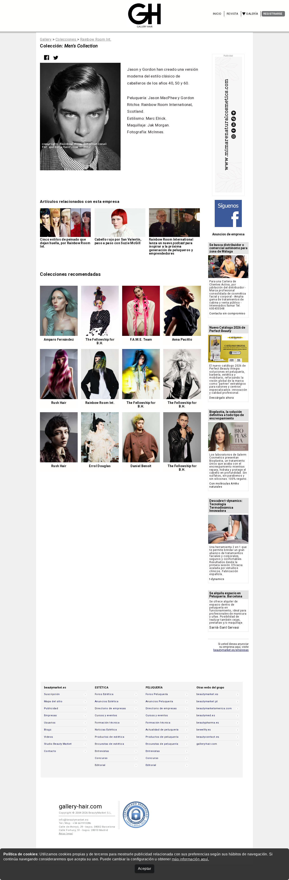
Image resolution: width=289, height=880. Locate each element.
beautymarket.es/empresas (231, 650)
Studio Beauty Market (58, 743)
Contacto (50, 751)
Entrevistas (102, 751)
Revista (232, 13)
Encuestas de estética (109, 743)
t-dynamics (216, 579)
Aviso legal (66, 833)
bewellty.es (203, 729)
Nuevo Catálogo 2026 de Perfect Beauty (227, 329)
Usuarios (49, 722)
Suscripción (52, 694)
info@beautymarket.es (74, 819)
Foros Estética (104, 694)
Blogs (47, 729)
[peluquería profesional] (144, 24)
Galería (252, 13)
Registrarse (272, 13)
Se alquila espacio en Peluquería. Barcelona (225, 594)
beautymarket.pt (207, 701)
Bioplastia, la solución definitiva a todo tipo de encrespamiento (226, 415)
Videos (48, 736)
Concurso (101, 758)
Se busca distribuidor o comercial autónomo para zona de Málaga (228, 248)
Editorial (100, 765)
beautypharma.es (207, 722)
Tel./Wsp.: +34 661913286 (75, 823)
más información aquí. (190, 859)
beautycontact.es (207, 736)
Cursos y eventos (106, 715)
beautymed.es (205, 715)
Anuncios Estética (106, 701)
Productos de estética (109, 736)
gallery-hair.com (206, 743)
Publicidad (51, 708)
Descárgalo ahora (221, 397)
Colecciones (66, 39)
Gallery (45, 39)
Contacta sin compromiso (227, 313)
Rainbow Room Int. (95, 39)
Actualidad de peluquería (162, 729)
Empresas (50, 715)
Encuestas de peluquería (162, 743)
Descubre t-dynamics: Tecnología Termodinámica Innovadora (225, 506)
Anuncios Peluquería (159, 701)
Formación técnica (107, 722)
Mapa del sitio (53, 701)
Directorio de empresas (110, 708)
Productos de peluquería (162, 736)
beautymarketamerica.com (214, 708)
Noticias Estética (106, 729)
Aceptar (144, 869)
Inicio (217, 13)
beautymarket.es (207, 694)
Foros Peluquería (157, 694)
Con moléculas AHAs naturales (224, 485)
